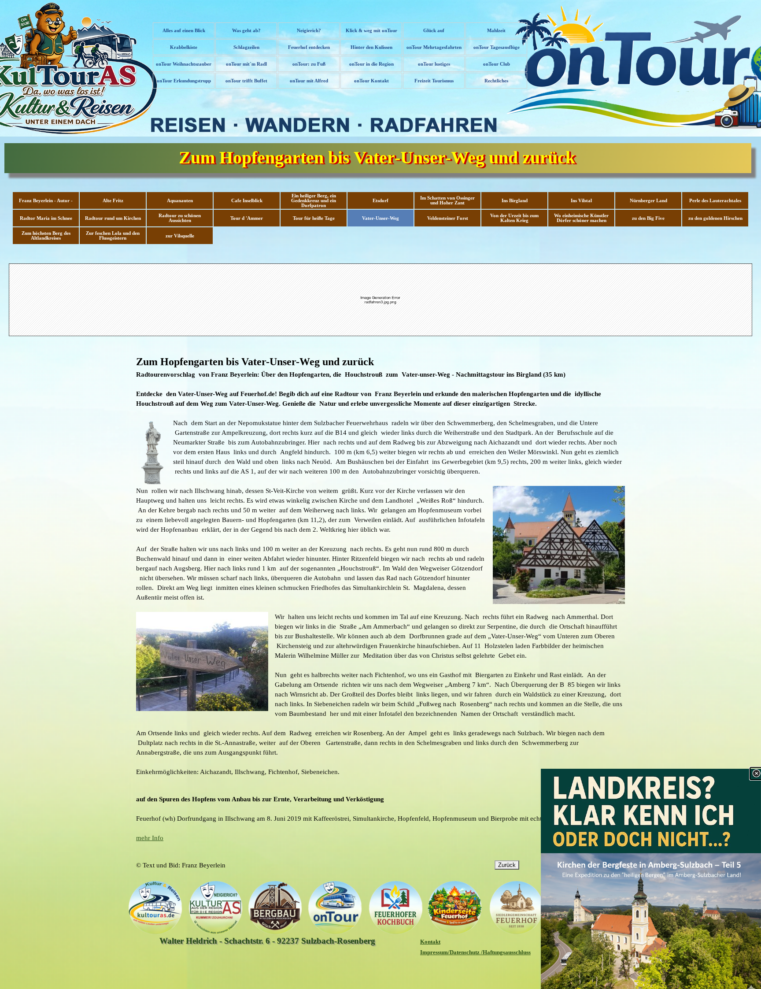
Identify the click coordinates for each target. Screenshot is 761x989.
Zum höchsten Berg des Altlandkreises (46, 236)
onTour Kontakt (371, 80)
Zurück (507, 865)
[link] (651, 879)
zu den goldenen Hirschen (715, 218)
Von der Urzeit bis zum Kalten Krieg (514, 218)
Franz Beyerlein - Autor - (46, 200)
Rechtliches (496, 80)
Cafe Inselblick (246, 200)
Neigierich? (309, 30)
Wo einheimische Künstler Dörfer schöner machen (581, 218)
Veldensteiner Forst (447, 218)
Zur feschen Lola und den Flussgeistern (113, 236)
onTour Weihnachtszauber (183, 64)
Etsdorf (380, 200)
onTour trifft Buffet (246, 80)
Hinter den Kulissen (371, 47)
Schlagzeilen (246, 47)
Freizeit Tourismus (434, 80)
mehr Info (149, 837)
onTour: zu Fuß (308, 64)
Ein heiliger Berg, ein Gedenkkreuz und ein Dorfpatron (313, 200)
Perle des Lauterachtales (715, 200)
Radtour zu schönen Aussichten (180, 218)
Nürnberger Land (648, 200)
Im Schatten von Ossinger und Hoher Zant (447, 200)
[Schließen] (756, 773)
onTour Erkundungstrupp (184, 80)
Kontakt (430, 941)
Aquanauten (180, 200)
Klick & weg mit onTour (371, 30)
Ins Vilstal (581, 200)
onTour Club (496, 64)
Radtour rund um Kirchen (113, 218)
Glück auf (433, 30)
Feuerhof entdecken (309, 47)
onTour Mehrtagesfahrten (434, 47)
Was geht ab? (246, 30)
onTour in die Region (371, 64)
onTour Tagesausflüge (496, 47)
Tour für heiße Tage (314, 218)
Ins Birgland (515, 200)
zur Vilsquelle (180, 235)
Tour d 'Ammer (246, 218)
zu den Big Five (648, 218)
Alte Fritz (113, 200)
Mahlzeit (496, 30)
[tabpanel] (380, 565)
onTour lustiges (434, 64)
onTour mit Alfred (309, 80)
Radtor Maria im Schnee (46, 218)
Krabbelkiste (183, 47)
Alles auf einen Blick (184, 30)
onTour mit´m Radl (246, 64)
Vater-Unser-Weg (380, 218)
